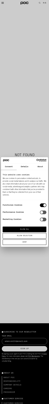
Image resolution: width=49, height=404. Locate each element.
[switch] (43, 212)
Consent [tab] (9, 167)
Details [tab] (24, 167)
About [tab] (40, 167)
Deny (24, 242)
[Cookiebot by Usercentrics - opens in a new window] (36, 160)
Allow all (24, 229)
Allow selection (24, 236)
